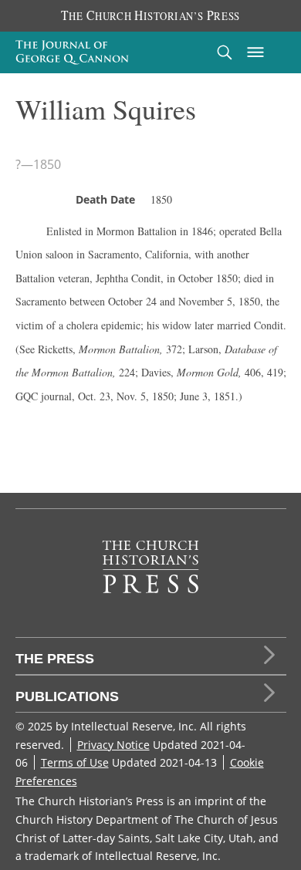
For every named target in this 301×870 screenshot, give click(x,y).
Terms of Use (75, 762)
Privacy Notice (113, 744)
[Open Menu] (255, 52)
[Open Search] (224, 52)
